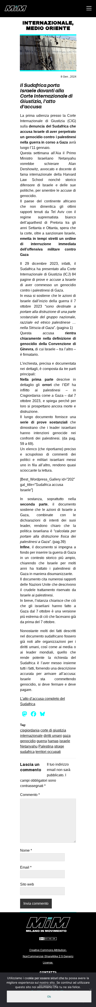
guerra (42, 741)
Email (25, 867)
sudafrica (27, 752)
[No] (90, 990)
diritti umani (53, 736)
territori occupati (48, 752)
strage (59, 746)
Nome (26, 850)
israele (64, 741)
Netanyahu (29, 746)
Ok (49, 996)
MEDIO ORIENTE (48, 28)
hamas (53, 741)
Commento (30, 795)
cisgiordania (30, 730)
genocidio (28, 741)
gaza (67, 736)
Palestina (45, 746)
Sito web (27, 884)
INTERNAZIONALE (47, 23)
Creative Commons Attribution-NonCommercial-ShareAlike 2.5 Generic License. (48, 956)
